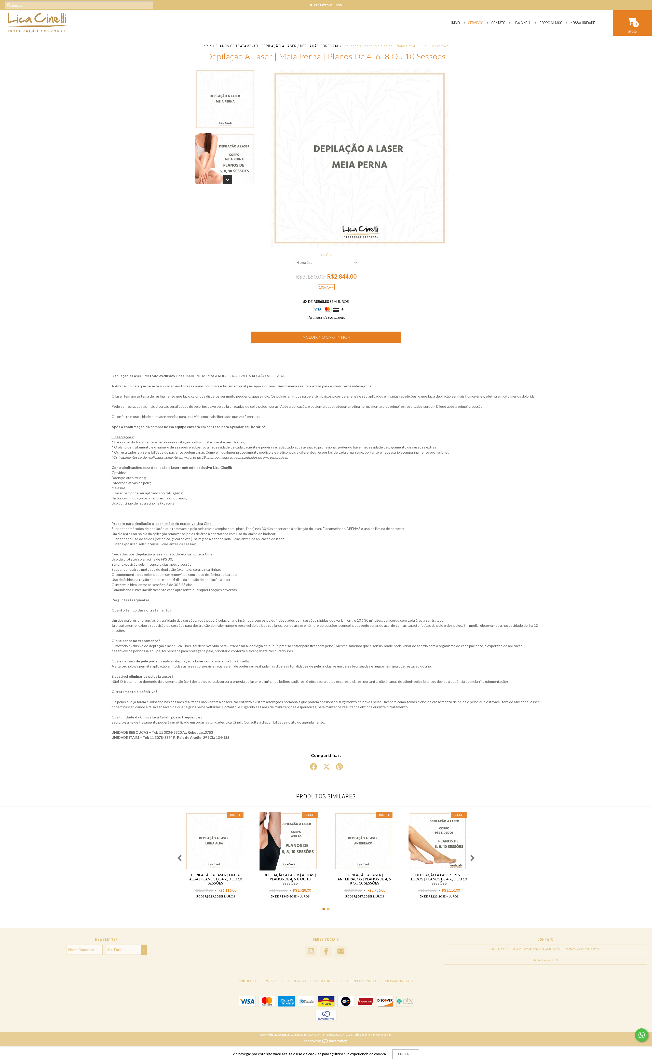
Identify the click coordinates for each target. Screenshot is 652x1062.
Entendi (406, 1054)
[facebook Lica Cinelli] (326, 951)
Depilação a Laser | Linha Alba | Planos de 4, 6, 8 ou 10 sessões (215, 879)
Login (338, 5)
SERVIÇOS (475, 23)
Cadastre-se (323, 5)
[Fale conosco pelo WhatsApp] (641, 1035)
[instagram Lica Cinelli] (311, 951)
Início (455, 23)
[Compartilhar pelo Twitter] (326, 767)
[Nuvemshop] (326, 1042)
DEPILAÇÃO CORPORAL (319, 46)
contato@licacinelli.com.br (582, 948)
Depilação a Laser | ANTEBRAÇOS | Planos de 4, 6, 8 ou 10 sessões (364, 879)
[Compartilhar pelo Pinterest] (339, 767)
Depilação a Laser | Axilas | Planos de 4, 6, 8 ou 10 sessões (290, 879)
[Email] (341, 951)
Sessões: (326, 255)
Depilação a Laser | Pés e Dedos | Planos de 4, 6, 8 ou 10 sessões (439, 879)
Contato (498, 23)
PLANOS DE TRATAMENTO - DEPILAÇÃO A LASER (255, 46)
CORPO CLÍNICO (550, 23)
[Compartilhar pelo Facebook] (313, 767)
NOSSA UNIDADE (582, 23)
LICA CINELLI (522, 23)
